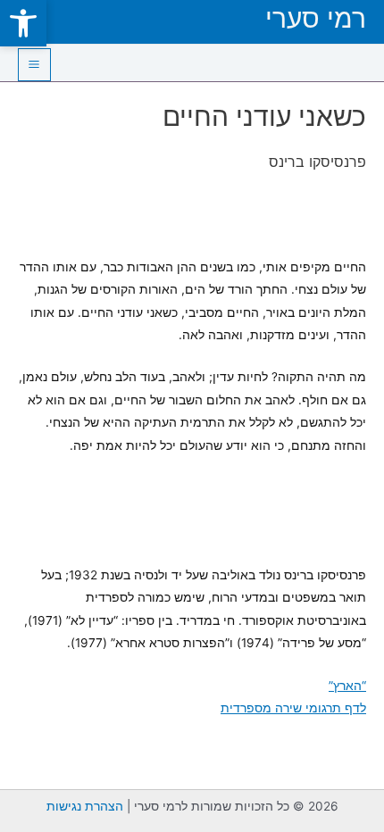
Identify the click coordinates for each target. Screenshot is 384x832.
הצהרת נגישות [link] (84, 806)
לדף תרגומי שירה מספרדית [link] (293, 708)
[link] (23, 23)
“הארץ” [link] (347, 685)
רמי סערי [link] (315, 18)
